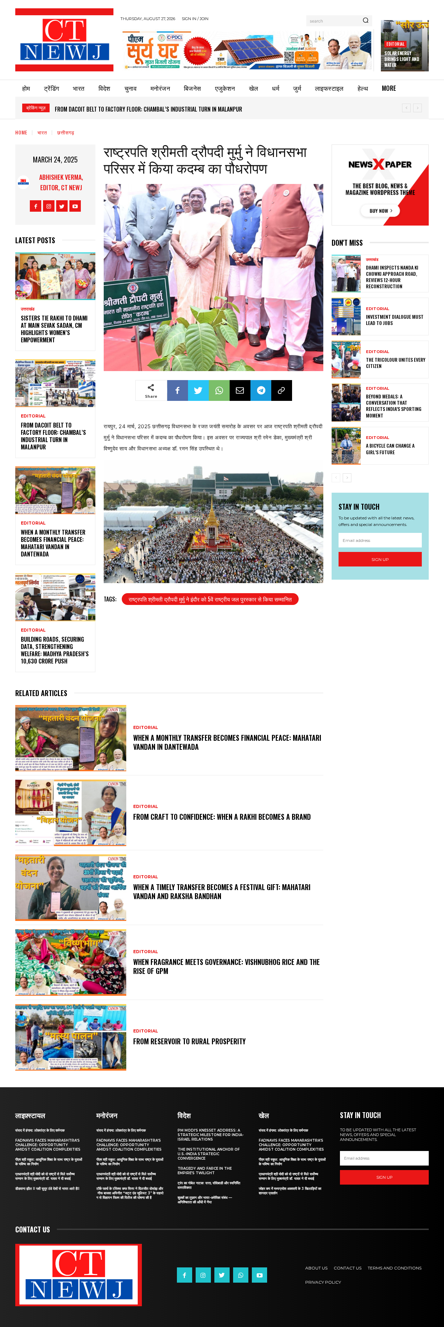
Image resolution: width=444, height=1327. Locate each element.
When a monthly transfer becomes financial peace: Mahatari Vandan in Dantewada (161, 109)
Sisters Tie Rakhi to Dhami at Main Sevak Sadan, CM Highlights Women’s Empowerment (54, 329)
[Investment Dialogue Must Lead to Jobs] (346, 316)
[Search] (365, 20)
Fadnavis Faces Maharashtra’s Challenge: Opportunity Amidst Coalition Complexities (47, 1145)
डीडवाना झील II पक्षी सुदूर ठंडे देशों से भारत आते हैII (47, 1188)
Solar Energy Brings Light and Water (401, 59)
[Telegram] (260, 390)
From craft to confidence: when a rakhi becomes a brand (222, 816)
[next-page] (347, 477)
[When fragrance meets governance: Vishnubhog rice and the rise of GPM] (70, 962)
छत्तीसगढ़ (66, 132)
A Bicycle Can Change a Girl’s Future (390, 448)
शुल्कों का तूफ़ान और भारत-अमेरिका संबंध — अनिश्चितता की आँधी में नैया (205, 1199)
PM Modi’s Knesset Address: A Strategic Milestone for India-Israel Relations (211, 1135)
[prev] (406, 108)
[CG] (247, 50)
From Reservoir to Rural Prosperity (189, 1041)
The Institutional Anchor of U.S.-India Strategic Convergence (209, 1154)
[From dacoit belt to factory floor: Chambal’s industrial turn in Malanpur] (55, 383)
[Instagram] (48, 206)
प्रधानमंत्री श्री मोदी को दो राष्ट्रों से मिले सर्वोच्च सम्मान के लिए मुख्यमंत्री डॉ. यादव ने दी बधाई (45, 1176)
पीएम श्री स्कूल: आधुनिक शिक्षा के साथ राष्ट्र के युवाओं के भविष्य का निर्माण (48, 1161)
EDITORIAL (395, 44)
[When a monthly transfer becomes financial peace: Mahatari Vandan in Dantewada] (55, 490)
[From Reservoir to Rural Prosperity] (70, 1037)
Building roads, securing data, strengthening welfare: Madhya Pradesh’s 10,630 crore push (55, 650)
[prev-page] (336, 477)
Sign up (380, 559)
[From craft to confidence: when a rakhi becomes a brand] (70, 813)
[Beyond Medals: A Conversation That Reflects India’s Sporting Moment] (346, 402)
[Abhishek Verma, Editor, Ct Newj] (23, 182)
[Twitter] (62, 206)
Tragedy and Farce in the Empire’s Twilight (205, 1170)
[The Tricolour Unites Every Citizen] (346, 359)
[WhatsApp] (219, 390)
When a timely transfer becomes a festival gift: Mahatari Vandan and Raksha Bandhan (221, 891)
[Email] (240, 390)
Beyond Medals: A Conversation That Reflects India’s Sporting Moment (393, 406)
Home (21, 132)
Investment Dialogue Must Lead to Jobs (395, 319)
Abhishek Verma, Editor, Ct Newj (61, 182)
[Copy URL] (281, 390)
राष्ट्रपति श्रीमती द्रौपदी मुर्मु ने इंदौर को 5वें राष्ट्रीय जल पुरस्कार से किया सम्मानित (210, 599)
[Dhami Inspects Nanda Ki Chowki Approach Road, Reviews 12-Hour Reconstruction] (346, 273)
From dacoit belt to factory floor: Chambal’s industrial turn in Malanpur (53, 436)
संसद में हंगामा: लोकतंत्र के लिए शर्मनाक (40, 1130)
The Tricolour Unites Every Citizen (395, 362)
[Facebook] (35, 206)
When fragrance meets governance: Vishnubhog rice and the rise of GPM (226, 966)
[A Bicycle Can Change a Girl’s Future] (346, 446)
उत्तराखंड (27, 309)
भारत (42, 132)
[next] (417, 108)
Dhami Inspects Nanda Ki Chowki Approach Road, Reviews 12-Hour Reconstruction (392, 277)
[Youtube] (75, 206)
